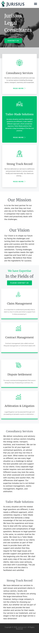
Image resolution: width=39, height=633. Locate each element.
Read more (18, 88)
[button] (35, 4)
